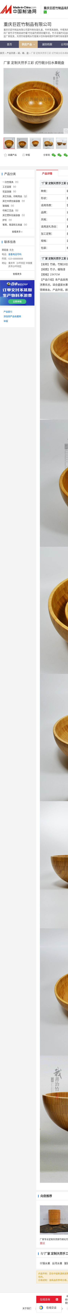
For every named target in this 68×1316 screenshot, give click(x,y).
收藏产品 (12, 155)
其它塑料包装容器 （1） (14, 215)
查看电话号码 (14, 254)
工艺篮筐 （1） (10, 186)
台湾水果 (57, 1263)
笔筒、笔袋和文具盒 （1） (15, 224)
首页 (2, 53)
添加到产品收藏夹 (12, 316)
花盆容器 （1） (10, 191)
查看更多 (17, 231)
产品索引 (8, 311)
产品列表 (11, 53)
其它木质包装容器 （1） (14, 201)
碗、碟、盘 (23, 53)
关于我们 (26, 1308)
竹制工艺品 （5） (11, 210)
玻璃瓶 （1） (9, 205)
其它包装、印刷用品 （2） (15, 196)
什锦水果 (45, 1263)
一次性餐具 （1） (11, 182)
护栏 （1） (8, 220)
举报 (28, 155)
